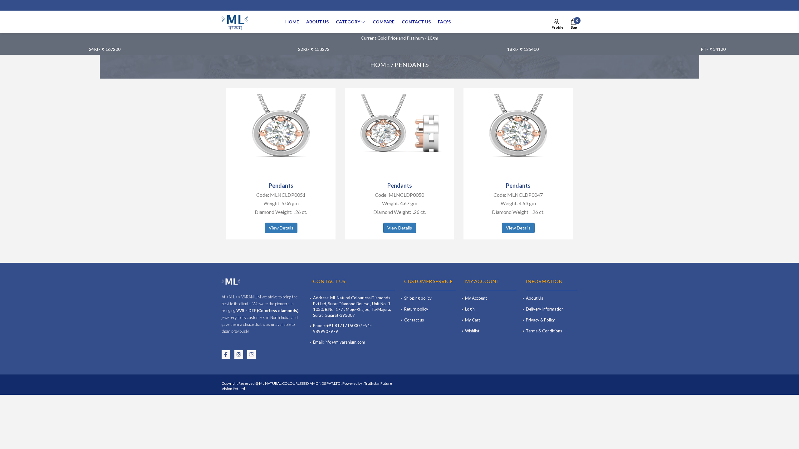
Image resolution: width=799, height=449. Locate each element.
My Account (476, 298)
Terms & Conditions (544, 330)
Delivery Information (545, 309)
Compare (384, 21)
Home (292, 21)
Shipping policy (418, 298)
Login (470, 309)
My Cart (472, 319)
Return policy (416, 309)
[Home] (235, 22)
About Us (317, 21)
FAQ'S (444, 21)
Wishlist (472, 330)
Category (348, 21)
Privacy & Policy (540, 319)
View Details (281, 227)
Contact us (416, 21)
